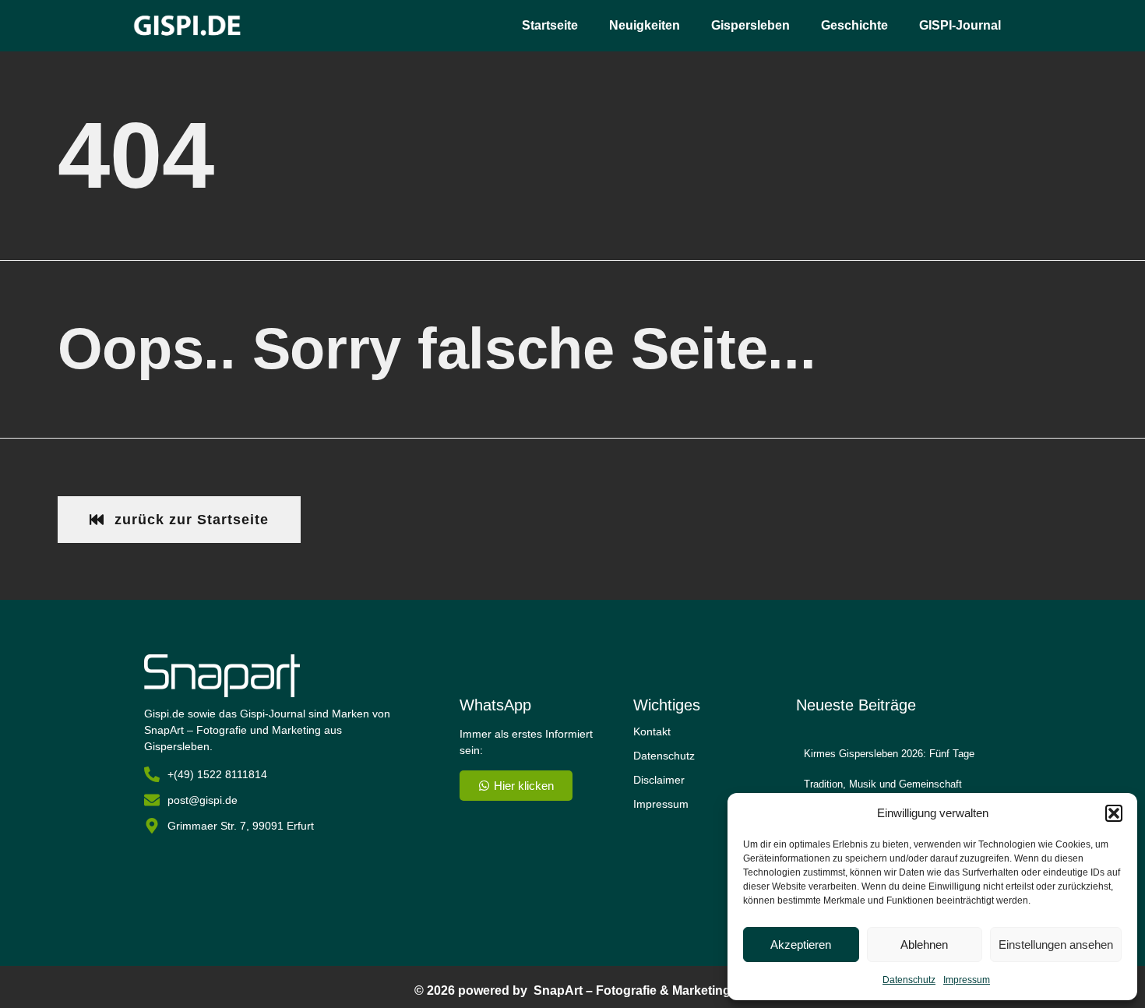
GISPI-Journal (960, 25)
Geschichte (854, 25)
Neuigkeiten (644, 25)
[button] (1114, 813)
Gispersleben (750, 25)
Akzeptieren (800, 944)
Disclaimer (659, 780)
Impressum (966, 980)
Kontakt (652, 731)
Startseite (550, 25)
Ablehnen (924, 944)
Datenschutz (909, 980)
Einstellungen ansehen (1056, 944)
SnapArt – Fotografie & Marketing (632, 990)
